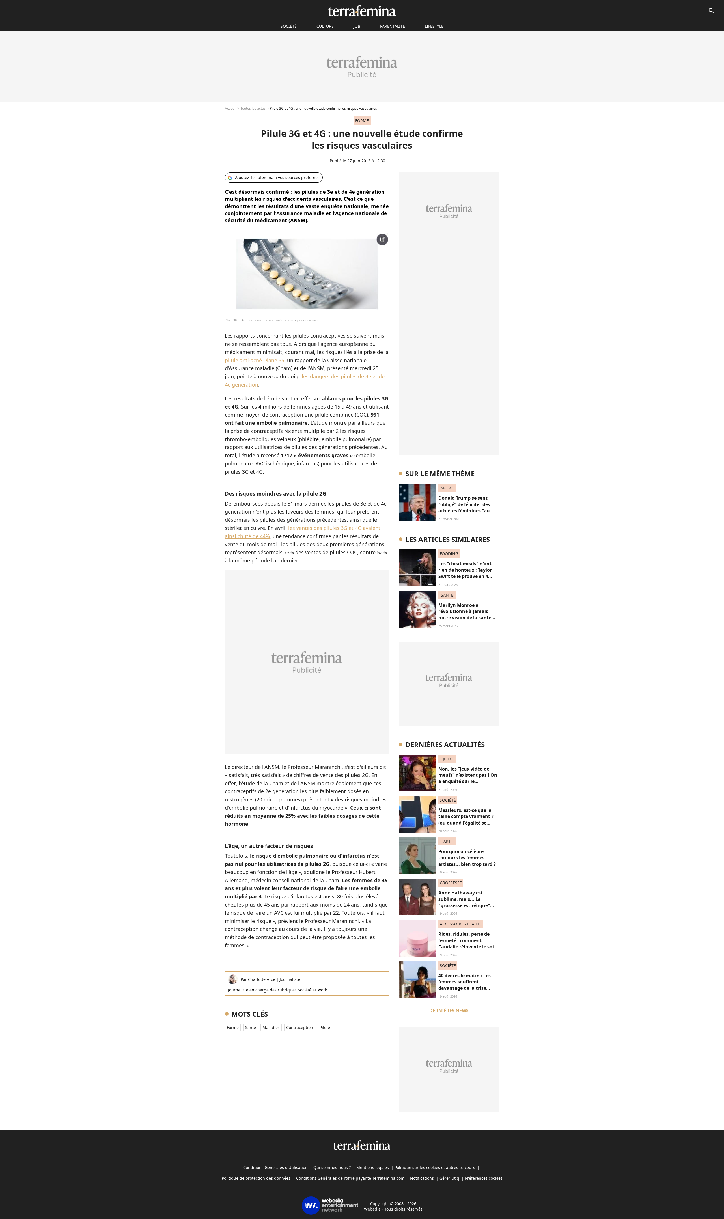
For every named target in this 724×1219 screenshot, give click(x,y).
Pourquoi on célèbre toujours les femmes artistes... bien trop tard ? (467, 857)
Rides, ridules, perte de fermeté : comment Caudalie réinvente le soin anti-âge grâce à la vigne (467, 943)
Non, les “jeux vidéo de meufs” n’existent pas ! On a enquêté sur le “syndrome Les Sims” (467, 778)
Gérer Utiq (449, 1178)
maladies (271, 1027)
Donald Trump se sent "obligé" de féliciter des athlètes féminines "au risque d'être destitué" (464, 507)
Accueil (230, 108)
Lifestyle (434, 26)
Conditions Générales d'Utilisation (275, 1167)
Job (357, 26)
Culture (325, 26)
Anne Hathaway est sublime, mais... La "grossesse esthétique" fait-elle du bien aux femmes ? (464, 905)
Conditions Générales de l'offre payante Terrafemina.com (350, 1178)
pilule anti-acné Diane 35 (254, 360)
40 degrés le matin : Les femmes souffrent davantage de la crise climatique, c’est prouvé (465, 985)
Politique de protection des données (256, 1178)
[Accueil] (362, 10)
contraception (299, 1027)
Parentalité (392, 26)
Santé (250, 1027)
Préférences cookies (484, 1178)
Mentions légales (372, 1167)
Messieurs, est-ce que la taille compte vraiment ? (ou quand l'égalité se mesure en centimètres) (466, 819)
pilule (325, 1027)
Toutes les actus (253, 108)
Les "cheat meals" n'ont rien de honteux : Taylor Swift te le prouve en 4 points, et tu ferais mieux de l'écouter (466, 576)
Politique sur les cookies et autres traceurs (435, 1167)
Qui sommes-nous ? (332, 1167)
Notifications (422, 1178)
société (289, 26)
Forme (233, 1027)
